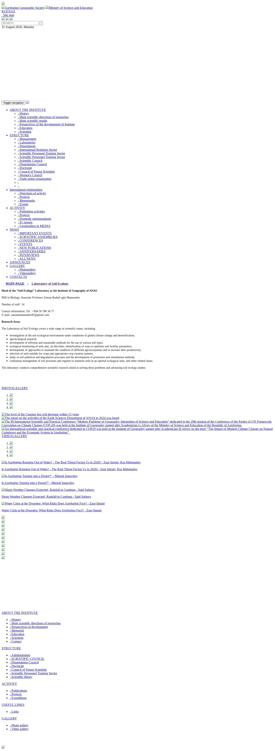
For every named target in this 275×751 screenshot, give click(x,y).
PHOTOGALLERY (15, 388)
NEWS (14, 229)
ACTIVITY (17, 208)
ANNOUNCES (20, 262)
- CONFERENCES (30, 240)
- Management (27, 139)
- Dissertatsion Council (32, 164)
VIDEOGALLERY (14, 436)
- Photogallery (27, 269)
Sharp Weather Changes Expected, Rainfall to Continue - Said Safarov (46, 496)
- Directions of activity (32, 193)
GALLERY (17, 266)
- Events (23, 204)
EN (8, 11)
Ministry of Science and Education (71, 7)
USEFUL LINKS (13, 704)
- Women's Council (30, 175)
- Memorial (17, 630)
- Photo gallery (19, 725)
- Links (14, 711)
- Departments (27, 146)
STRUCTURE (19, 135)
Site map (8, 15)
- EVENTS (25, 244)
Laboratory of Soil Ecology (50, 283)
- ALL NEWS (27, 258)
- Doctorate (25, 168)
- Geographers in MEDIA (34, 226)
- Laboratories (26, 142)
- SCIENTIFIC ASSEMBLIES (38, 237)
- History (23, 113)
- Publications (18, 690)
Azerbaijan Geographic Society (25, 7)
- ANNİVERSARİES (31, 251)
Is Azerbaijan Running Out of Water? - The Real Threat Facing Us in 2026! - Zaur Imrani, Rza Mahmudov (70, 469)
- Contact (15, 641)
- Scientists (24, 131)
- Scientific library (21, 677)
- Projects (24, 197)
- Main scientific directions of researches (43, 117)
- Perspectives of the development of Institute (46, 124)
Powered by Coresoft (137, 743)
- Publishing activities (31, 211)
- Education (25, 128)
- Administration (20, 655)
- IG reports (25, 222)
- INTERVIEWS (28, 255)
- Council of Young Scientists (36, 171)
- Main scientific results (32, 120)
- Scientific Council (30, 160)
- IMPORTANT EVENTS (35, 233)
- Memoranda (26, 200)
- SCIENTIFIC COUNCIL (27, 658)
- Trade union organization (34, 178)
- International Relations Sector (37, 149)
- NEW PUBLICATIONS (34, 247)
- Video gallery (19, 729)
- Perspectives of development (29, 627)
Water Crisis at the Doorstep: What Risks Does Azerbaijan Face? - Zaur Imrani (51, 510)
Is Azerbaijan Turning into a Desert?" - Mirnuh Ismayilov (38, 483)
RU (4, 11)
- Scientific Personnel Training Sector (41, 153)
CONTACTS (18, 276)
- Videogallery (27, 273)
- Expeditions (18, 698)
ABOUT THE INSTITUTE (28, 110)
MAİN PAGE (15, 283)
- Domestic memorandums (34, 218)
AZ (13, 11)
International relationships (26, 189)
